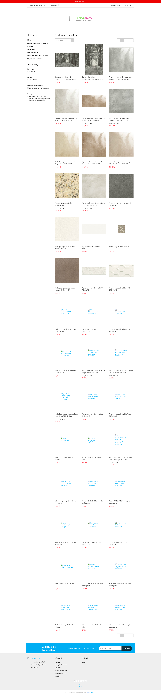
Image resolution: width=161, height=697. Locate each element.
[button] (58, 658)
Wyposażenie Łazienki (35, 59)
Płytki (29, 40)
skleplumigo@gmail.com (38, 665)
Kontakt (57, 676)
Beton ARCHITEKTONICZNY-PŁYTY (39, 55)
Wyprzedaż (31, 49)
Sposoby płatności (60, 673)
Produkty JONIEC (33, 52)
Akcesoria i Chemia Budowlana (38, 43)
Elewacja (30, 46)
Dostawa (57, 662)
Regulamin (58, 668)
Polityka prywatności (61, 670)
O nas (84, 662)
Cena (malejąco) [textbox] (60, 40)
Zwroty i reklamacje (61, 665)
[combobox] (64, 40)
